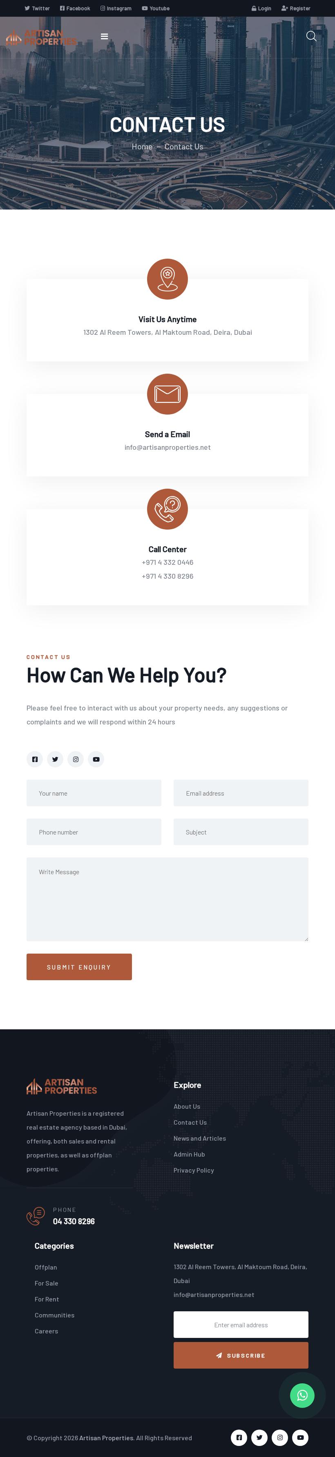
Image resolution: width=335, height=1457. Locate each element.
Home (142, 146)
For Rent (47, 1299)
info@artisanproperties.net (168, 446)
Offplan (46, 1267)
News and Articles (200, 1138)
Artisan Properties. (107, 1437)
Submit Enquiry (79, 967)
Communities (54, 1315)
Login (264, 8)
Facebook (78, 8)
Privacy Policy (194, 1170)
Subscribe (246, 1355)
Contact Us (190, 1122)
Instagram (119, 8)
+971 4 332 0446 (168, 561)
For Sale (46, 1283)
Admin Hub (189, 1154)
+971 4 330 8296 (168, 575)
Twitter (41, 8)
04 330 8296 (74, 1221)
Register (300, 8)
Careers (46, 1331)
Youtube (160, 8)
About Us (187, 1106)
